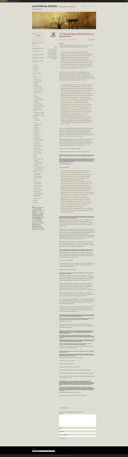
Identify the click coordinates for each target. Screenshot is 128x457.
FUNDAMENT (35, 78)
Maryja (55, 50)
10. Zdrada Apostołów (37, 173)
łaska (43, 229)
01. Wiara (35, 157)
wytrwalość (34, 228)
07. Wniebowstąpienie (37, 191)
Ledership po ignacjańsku (37, 198)
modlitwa (34, 215)
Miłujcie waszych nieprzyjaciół (38, 48)
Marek (64, 39)
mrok (52, 51)
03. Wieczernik (36, 160)
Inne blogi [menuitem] (11, 1)
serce (40, 221)
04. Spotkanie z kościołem (38, 186)
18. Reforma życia (37, 151)
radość (55, 54)
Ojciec (48, 53)
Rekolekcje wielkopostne (37, 73)
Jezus (53, 50)
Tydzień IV (34, 180)
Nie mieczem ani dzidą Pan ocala (38, 54)
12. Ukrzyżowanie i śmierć (38, 176)
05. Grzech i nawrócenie (38, 103)
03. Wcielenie (69, 39)
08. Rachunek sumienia (37, 108)
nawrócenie (39, 215)
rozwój (37, 221)
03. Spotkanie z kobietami (38, 185)
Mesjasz (49, 51)
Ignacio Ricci (67, 455)
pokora (50, 54)
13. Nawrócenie (36, 118)
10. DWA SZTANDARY (37, 138)
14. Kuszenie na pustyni (37, 145)
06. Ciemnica (36, 165)
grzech (38, 210)
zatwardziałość (35, 229)
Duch (43, 207)
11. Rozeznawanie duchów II (38, 140)
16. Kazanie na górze (37, 148)
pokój (56, 53)
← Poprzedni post (63, 402)
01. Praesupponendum (37, 79)
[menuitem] (4, 1)
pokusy (43, 217)
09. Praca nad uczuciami (38, 92)
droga (40, 207)
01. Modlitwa (36, 96)
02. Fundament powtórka (38, 98)
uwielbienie (39, 224)
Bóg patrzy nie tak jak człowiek (38, 57)
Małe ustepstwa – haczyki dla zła (38, 60)
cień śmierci (52, 49)
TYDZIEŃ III (35, 155)
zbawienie (40, 229)
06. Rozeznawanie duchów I (38, 104)
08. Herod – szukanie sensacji (39, 168)
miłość (41, 214)
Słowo (42, 222)
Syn (40, 222)
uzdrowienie (34, 225)
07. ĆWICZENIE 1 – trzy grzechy (39, 106)
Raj (35, 221)
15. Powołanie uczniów (37, 146)
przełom (52, 54)
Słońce (49, 57)
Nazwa (60, 428)
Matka (38, 214)
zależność (42, 228)
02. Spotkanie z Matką (37, 183)
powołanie (34, 220)
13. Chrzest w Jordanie (37, 143)
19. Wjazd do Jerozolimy (38, 153)
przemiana (39, 220)
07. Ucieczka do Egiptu (37, 133)
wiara (33, 226)
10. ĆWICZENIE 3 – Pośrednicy (39, 112)
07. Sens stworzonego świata (38, 89)
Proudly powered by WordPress (52, 455)
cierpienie (36, 207)
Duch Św (50, 50)
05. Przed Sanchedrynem (38, 163)
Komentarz (61, 413)
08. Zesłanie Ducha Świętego (38, 193)
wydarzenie (55, 58)
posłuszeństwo (37, 218)
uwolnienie (51, 57)
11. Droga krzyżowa (37, 174)
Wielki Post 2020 (35, 200)
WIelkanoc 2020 (35, 202)
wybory (41, 226)
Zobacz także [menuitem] (16, 1)
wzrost (38, 228)
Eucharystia (34, 210)
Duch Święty (38, 209)
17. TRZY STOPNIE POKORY (39, 150)
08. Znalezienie (36, 135)
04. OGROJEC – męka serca (38, 162)
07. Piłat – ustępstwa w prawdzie (39, 167)
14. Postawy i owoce (37, 120)
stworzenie (34, 222)
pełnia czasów (52, 53)
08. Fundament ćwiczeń (37, 91)
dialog (56, 49)
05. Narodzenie (36, 130)
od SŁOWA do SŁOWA (44, 6)
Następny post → (91, 402)
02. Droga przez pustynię (38, 81)
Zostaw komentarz (91, 39)
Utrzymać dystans (36, 51)
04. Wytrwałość (36, 101)
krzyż (41, 212)
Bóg (49, 49)
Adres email (62, 431)
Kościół (38, 212)
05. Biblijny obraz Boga (37, 86)
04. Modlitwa (36, 84)
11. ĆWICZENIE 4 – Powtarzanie (39, 114)
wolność (55, 57)
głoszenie (42, 210)
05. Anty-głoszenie (37, 188)
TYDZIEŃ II (74, 39)
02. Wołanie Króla (36, 125)
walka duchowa (39, 225)
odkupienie (55, 51)
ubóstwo (34, 224)
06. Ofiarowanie (36, 132)
